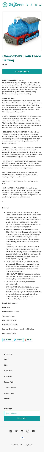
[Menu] (40, 4)
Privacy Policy (9, 382)
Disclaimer (8, 376)
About (6, 359)
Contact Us (8, 371)
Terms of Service (10, 387)
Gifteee (18, 445)
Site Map (7, 399)
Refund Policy (9, 393)
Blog (5, 365)
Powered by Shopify (27, 445)
